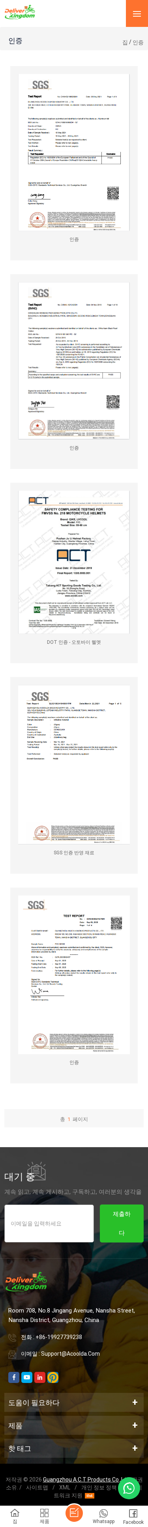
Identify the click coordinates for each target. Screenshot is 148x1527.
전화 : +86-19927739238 (51, 1337)
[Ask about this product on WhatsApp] (129, 1488)
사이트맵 (37, 1487)
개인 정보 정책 (99, 1487)
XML (64, 1487)
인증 (138, 42)
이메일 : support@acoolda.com (60, 1354)
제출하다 (122, 1223)
